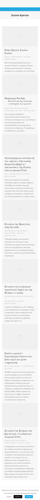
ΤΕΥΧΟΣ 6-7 (23, 231)
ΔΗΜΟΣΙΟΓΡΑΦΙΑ (16, 57)
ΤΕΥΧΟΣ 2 (23, 440)
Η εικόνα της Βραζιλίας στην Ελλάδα (17, 225)
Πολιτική (12, 440)
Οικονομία (19, 296)
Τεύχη (18, 231)
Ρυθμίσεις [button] (18, 497)
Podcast (7, 57)
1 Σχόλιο (27, 443)
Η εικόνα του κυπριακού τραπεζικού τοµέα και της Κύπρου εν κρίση (19, 289)
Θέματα (7, 108)
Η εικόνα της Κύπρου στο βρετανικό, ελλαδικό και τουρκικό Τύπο (18, 433)
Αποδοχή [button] (29, 497)
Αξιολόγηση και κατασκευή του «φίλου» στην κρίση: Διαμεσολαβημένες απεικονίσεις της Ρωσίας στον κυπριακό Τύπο (19, 164)
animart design (9, 110)
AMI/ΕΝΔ (7, 231)
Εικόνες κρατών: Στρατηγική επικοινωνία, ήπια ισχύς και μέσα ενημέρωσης (18, 358)
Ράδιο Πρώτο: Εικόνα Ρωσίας (16, 51)
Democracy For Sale (18, 101)
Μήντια (13, 231)
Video (6, 174)
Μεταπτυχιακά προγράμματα (19, 108)
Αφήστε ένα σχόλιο (10, 59)
